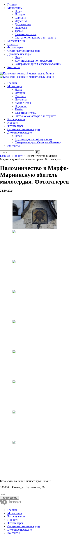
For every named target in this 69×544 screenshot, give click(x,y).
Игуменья (21, 21)
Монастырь (14, 7)
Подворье (21, 27)
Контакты (13, 67)
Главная (12, 4)
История (20, 14)
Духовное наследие (19, 54)
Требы (19, 30)
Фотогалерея (15, 47)
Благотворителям (25, 34)
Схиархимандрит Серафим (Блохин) (38, 63)
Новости (12, 44)
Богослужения (16, 40)
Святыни (20, 17)
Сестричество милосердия (23, 50)
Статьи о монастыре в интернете (35, 37)
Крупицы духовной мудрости (33, 60)
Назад (18, 11)
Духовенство (23, 24)
